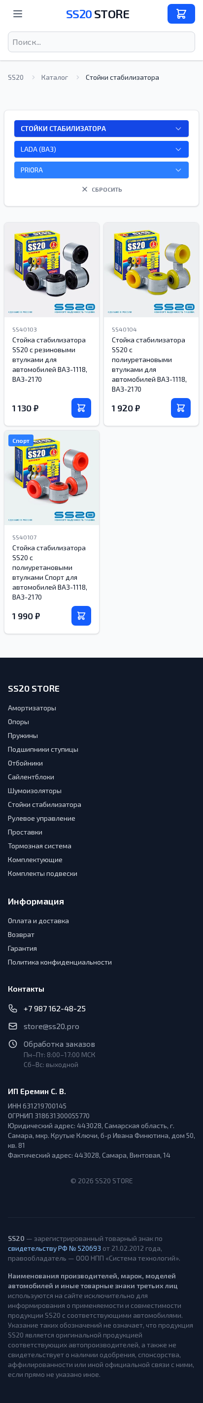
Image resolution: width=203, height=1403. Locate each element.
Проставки (25, 832)
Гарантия (22, 948)
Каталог (54, 77)
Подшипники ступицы (43, 749)
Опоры (18, 721)
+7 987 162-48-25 (55, 1008)
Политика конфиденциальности (60, 962)
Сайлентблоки (31, 776)
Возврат (21, 934)
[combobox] (101, 42)
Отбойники (25, 763)
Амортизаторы (32, 707)
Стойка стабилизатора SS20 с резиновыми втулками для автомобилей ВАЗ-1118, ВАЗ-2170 (49, 359)
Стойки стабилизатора (44, 804)
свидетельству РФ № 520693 (54, 1248)
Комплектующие (35, 859)
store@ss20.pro (51, 1026)
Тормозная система (39, 845)
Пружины (23, 735)
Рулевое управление (41, 818)
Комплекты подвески (42, 873)
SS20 (97, 13)
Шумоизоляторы (35, 790)
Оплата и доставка (38, 920)
